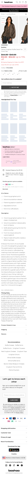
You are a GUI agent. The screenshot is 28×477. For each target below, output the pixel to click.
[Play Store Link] (13, 458)
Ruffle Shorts (7, 355)
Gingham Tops (7, 361)
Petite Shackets (13, 377)
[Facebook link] (13, 474)
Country (13, 462)
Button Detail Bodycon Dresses (13, 370)
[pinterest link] (9, 474)
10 (12, 73)
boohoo (3, 46)
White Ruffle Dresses (13, 364)
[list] (13, 6)
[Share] (24, 14)
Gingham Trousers (18, 355)
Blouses (3, 14)
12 (17, 73)
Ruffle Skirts (18, 352)
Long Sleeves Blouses (10, 14)
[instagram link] (6, 474)
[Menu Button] (2, 2)
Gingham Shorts (18, 361)
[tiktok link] (21, 474)
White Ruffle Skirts (13, 367)
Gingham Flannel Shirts (13, 373)
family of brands (18, 414)
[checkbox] (2, 93)
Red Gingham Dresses (13, 358)
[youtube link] (17, 474)
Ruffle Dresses (9, 352)
